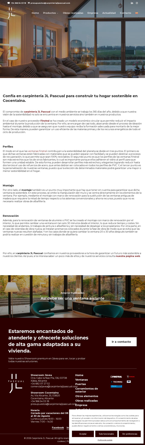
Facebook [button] (58, 427)
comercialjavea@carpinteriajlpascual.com (54, 386)
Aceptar (83, 434)
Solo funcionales (106, 434)
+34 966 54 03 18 (18, 3)
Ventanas (81, 379)
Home (79, 375)
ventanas (72, 64)
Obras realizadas (86, 400)
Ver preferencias (129, 434)
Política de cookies (105, 440)
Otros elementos (86, 396)
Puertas (80, 384)
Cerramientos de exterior (86, 390)
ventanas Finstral (37, 151)
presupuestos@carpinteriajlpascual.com (50, 3)
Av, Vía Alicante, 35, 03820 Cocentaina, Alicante (45, 397)
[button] (121, 341)
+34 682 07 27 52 (40, 383)
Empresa (81, 405)
